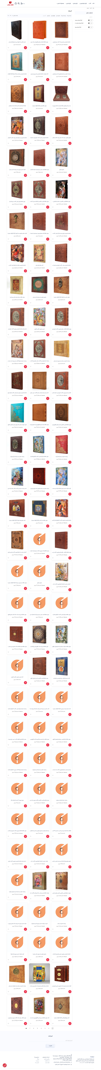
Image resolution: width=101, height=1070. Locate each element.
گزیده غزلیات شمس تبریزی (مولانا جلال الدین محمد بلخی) (62, 489)
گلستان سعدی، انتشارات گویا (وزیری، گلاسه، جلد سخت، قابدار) (61, 584)
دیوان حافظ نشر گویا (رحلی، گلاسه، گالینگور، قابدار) (62, 616)
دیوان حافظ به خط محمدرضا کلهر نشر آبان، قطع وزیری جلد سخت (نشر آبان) (39, 741)
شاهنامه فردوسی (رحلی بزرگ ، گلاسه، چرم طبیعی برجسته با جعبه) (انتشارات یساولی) (61, 42)
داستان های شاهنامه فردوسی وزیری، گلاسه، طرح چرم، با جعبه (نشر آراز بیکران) (17, 329)
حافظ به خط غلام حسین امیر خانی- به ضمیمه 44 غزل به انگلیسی (61, 832)
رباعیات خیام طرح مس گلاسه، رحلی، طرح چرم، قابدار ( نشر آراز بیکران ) (39, 361)
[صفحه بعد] (26, 1030)
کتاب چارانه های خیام (39, 265)
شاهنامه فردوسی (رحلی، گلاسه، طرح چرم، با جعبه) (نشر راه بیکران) (39, 138)
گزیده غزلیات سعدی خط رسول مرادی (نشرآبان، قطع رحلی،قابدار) (17, 425)
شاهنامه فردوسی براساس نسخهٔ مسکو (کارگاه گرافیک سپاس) (17, 74)
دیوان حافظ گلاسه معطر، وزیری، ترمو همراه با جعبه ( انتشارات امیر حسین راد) (39, 234)
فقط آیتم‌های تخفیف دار (79, 23)
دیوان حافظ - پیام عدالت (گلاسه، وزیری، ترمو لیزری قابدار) (17, 1020)
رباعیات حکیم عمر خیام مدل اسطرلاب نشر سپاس (17, 987)
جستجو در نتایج (90, 13)
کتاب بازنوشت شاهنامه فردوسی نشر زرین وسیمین (39, 74)
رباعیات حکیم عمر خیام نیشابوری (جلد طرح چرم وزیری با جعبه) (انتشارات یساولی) (39, 489)
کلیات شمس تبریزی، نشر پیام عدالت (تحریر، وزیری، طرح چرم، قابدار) (17, 925)
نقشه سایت (47, 1064)
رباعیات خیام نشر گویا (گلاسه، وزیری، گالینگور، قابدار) (17, 771)
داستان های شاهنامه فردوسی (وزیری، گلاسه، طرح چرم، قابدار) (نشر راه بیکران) (17, 863)
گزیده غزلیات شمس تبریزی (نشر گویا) (17, 955)
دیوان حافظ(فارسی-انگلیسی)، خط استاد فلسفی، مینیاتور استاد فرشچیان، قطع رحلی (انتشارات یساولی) (61, 202)
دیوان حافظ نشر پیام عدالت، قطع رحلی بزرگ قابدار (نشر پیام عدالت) (39, 648)
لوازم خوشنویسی (83, 3)
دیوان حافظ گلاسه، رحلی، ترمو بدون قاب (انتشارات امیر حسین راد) (39, 616)
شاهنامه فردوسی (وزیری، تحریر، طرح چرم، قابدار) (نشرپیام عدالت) (61, 956)
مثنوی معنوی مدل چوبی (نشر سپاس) (39, 955)
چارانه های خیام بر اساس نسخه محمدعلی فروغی (17, 105)
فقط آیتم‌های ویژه (78, 27)
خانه (93, 3)
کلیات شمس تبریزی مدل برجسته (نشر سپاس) (17, 169)
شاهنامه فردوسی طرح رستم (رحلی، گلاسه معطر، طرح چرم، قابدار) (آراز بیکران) (17, 393)
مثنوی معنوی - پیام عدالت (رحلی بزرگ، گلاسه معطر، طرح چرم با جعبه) (62, 138)
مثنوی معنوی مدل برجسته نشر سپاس (39, 297)
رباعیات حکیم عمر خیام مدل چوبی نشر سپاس (62, 361)
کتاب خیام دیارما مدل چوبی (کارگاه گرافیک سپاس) (62, 710)
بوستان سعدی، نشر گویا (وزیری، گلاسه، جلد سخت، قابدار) (62, 771)
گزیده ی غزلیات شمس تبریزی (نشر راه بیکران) (39, 925)
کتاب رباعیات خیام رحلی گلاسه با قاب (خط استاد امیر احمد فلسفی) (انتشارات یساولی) (17, 489)
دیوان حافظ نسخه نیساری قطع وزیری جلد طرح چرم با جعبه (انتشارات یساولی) (39, 425)
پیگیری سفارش (46, 1060)
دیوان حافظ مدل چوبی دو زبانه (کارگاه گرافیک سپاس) (17, 584)
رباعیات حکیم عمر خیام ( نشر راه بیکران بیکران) (17, 893)
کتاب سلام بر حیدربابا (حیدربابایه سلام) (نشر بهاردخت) (39, 710)
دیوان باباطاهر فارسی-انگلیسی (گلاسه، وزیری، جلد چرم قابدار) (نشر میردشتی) (39, 802)
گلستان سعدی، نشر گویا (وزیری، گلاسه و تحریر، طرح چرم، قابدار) (17, 552)
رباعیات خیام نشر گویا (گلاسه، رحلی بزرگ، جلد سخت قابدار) (17, 361)
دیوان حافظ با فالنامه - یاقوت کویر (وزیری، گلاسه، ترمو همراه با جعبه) (61, 553)
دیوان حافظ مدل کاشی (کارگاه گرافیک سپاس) (39, 520)
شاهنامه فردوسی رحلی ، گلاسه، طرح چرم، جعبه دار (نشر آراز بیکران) (62, 265)
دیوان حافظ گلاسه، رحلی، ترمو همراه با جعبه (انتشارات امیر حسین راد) (39, 170)
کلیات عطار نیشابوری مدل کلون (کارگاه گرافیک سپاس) (17, 233)
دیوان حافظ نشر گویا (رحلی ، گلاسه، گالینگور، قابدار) (39, 456)
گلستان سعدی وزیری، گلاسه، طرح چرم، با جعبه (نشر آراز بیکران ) (62, 393)
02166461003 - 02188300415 (59, 1063)
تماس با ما (37, 1064)
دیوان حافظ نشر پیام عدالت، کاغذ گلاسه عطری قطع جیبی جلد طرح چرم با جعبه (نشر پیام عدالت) (17, 616)
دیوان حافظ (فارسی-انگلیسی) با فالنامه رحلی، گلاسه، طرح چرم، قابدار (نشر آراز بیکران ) (39, 202)
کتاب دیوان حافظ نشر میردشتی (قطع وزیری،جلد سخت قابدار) (39, 1020)
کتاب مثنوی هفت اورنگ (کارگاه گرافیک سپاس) (17, 520)
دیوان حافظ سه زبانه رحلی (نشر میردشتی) (17, 297)
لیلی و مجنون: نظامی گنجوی (39, 329)
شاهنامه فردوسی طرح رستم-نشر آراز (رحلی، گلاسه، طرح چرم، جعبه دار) (62, 234)
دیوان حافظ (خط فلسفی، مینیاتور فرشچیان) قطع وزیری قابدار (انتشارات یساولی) (61, 741)
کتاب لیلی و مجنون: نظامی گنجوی (17, 678)
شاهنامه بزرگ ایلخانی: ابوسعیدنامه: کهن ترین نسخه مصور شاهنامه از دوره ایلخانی (39, 988)
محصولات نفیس (60, 3)
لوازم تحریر (68, 3)
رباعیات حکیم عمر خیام (62, 925)
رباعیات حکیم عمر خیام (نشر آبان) (62, 456)
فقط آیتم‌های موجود (78, 20)
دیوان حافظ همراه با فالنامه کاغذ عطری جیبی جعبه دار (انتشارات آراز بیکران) (17, 648)
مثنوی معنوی (61, 169)
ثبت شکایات (47, 1062)
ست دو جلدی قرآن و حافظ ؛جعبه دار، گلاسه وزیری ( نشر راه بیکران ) (62, 106)
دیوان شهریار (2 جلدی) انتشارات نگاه (17, 801)
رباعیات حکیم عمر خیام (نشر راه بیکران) (39, 771)
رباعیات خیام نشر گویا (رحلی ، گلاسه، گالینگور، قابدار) (17, 710)
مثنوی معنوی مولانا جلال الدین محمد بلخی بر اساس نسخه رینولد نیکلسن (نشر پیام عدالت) (62, 863)
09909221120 (67, 1063)
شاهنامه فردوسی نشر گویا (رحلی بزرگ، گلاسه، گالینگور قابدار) (17, 138)
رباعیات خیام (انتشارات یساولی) (61, 801)
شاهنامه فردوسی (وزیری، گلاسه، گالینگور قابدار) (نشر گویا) (61, 521)
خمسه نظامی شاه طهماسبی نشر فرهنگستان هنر (17, 42)
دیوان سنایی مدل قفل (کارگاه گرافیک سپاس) (62, 297)
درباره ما (37, 1062)
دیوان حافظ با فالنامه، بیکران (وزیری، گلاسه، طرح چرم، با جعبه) (61, 329)
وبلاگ (38, 1060)
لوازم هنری (75, 3)
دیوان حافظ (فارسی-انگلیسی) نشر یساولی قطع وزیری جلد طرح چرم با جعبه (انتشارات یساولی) (61, 425)
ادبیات (88, 8)
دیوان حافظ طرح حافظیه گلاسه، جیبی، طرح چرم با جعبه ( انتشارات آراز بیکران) (17, 741)
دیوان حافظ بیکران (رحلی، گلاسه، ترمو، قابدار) (17, 201)
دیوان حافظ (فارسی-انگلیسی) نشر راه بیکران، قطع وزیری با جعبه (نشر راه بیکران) (39, 680)
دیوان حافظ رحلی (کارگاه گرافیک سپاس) (39, 106)
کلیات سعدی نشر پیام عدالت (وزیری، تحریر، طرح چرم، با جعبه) (61, 988)
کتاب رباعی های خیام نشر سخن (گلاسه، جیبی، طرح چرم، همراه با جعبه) (40, 393)
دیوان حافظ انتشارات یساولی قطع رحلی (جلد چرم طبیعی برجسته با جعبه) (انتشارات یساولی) (39, 42)
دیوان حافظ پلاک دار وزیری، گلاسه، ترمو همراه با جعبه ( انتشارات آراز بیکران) (39, 551)
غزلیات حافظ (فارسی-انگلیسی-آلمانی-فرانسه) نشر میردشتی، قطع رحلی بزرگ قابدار (62, 895)
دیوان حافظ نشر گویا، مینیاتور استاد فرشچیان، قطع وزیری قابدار (62, 648)
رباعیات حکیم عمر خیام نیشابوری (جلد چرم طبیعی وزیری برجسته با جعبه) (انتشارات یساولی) (62, 74)
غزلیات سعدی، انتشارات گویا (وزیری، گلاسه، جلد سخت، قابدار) (39, 863)
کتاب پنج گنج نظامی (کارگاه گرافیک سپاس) (61, 1019)
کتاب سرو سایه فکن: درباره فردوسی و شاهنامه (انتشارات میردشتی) (62, 680)
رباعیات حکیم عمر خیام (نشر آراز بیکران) (17, 456)
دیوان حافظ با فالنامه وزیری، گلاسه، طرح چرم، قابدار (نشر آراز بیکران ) (17, 832)
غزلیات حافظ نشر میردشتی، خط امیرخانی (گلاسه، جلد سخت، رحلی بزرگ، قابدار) (39, 895)
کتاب (90, 3)
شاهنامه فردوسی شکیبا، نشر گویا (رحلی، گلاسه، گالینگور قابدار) (17, 265)
